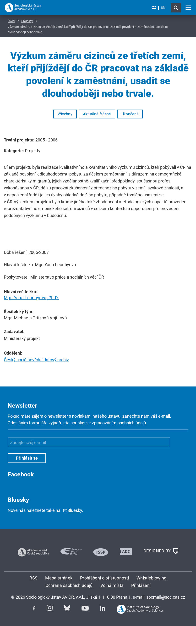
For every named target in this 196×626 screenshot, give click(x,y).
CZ (154, 7)
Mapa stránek (58, 577)
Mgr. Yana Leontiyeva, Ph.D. (31, 297)
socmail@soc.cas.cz (165, 597)
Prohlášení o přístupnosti (104, 577)
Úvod (11, 21)
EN (163, 7)
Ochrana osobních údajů (69, 585)
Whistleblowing (151, 577)
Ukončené (130, 114)
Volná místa (112, 585)
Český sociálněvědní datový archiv (36, 359)
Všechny (65, 114)
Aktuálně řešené (97, 114)
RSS (33, 577)
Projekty (27, 21)
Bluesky (74, 510)
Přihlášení (141, 585)
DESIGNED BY (157, 550)
